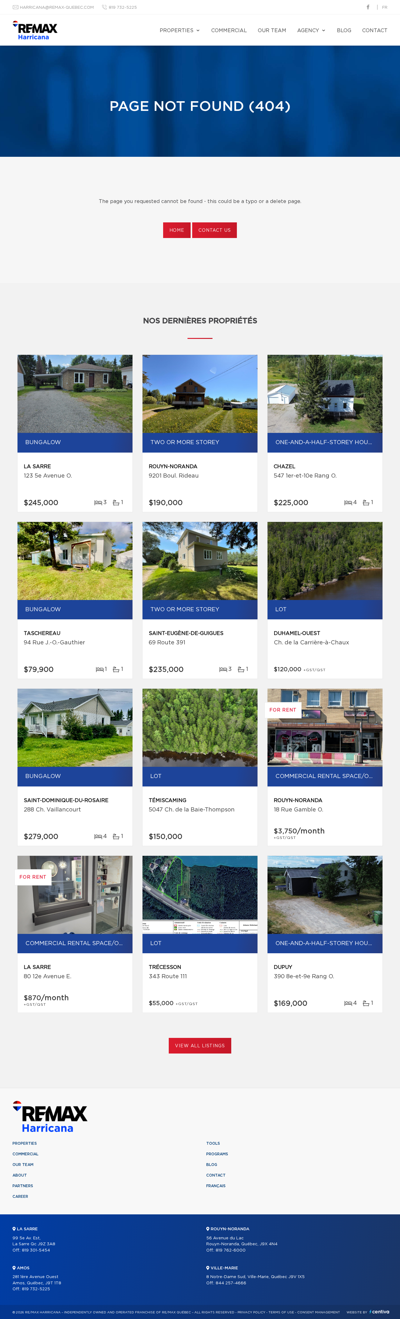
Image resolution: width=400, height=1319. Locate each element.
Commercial (229, 30)
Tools (213, 1143)
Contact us (214, 230)
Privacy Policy (251, 1312)
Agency (308, 30)
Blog (344, 30)
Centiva (379, 1312)
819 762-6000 (231, 1250)
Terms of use (281, 1312)
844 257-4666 (231, 1283)
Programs (217, 1154)
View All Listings (200, 1046)
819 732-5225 (123, 8)
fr (385, 8)
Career (20, 1196)
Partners (22, 1186)
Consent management (318, 1312)
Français (216, 1186)
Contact (375, 30)
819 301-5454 (36, 1250)
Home (176, 230)
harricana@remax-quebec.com (57, 8)
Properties (176, 30)
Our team (272, 30)
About (19, 1175)
